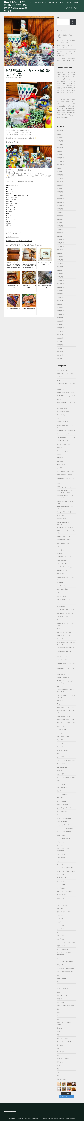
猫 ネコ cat (60, 1045)
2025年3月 (60, 188)
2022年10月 (60, 287)
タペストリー (60, 874)
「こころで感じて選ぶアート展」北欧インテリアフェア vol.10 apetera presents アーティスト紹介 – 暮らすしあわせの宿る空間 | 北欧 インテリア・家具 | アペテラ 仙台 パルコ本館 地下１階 (66, 110)
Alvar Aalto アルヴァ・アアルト (65, 373)
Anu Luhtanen (60, 377)
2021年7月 (60, 317)
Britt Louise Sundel (62, 408)
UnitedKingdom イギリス (63, 716)
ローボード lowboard (62, 988)
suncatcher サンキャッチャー (65, 674)
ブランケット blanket (62, 949)
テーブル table (61, 884)
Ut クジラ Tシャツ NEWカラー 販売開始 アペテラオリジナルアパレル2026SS (66, 53)
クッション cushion (62, 811)
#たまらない (10, 191)
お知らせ (59, 780)
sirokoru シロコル (62, 656)
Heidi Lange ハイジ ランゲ (64, 487)
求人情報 (76, 2)
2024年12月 (60, 198)
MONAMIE (60, 582)
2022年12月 (60, 280)
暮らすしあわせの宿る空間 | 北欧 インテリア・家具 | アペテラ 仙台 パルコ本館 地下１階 (15, 6)
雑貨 (58, 1072)
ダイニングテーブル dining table (66, 871)
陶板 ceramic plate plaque (64, 1069)
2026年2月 (60, 151)
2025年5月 (60, 181)
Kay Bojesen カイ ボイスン (64, 539)
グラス (59, 814)
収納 (58, 1009)
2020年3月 (60, 341)
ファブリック (60, 939)
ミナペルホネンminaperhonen (65, 971)
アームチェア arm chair (63, 736)
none (58, 592)
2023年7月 (60, 256)
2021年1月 (60, 324)
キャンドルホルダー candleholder (66, 808)
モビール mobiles (61, 978)
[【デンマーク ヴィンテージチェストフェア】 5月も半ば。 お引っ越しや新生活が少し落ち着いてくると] (73, 1089)
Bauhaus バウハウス (62, 389)
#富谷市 (8, 225)
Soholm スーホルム (62, 660)
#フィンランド (10, 209)
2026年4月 (60, 144)
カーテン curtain (61, 784)
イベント (59, 753)
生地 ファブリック (62, 1052)
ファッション (60, 935)
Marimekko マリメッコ (63, 570)
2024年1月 (60, 236)
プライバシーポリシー (72, 8)
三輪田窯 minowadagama (63, 999)
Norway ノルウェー (62, 596)
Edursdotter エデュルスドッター (66, 430)
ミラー (59, 975)
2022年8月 (60, 294)
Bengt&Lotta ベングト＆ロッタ (65, 392)
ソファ (59, 861)
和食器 (59, 1012)
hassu (58, 483)
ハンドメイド (60, 925)
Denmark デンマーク (62, 421)
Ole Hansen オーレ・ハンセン (65, 613)
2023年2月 (60, 273)
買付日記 (59, 1065)
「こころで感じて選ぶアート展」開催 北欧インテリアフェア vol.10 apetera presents (66, 102)
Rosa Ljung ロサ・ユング (64, 635)
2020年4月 (60, 338)
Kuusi (58, 546)
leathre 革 (59, 553)
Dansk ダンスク (61, 415)
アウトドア (60, 740)
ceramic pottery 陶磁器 (63, 411)
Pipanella (59, 620)
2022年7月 (60, 297)
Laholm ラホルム (61, 550)
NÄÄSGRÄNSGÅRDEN (63, 589)
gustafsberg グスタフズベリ (64, 474)
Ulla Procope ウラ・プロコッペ (65, 707)
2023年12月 (60, 239)
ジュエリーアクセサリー (63, 838)
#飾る (8, 213)
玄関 (58, 1048)
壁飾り (59, 1019)
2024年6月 (60, 219)
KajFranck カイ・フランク (64, 536)
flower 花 (59, 447)
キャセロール (60, 797)
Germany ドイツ (61, 461)
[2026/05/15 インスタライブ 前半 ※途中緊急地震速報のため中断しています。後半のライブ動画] (59, 1089)
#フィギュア (10, 215)
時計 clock (59, 1035)
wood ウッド (60, 726)
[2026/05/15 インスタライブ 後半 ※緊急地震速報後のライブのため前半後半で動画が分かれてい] (73, 1084)
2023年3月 (60, 270)
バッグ (59, 922)
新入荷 (59, 1031)
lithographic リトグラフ (63, 560)
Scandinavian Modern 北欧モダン (66, 647)
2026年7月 (60, 134)
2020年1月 (60, 348)
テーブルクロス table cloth (64, 891)
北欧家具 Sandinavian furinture (65, 1005)
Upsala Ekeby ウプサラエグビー (65, 719)
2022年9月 (60, 290)
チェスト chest (61, 881)
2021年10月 (60, 314)
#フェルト (9, 189)
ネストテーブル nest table (64, 912)
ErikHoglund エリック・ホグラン (66, 437)
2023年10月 (60, 246)
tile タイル (60, 700)
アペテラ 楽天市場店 (25, 241)
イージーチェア (61, 746)
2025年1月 (60, 195)
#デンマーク (10, 205)
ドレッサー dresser (62, 905)
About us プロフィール (40, 2)
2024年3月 (60, 229)
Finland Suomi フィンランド (64, 440)
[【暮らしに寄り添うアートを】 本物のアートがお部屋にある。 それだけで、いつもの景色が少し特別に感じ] (64, 1084)
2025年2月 (60, 192)
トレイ (59, 901)
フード (59, 932)
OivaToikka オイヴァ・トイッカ (65, 609)
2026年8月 (60, 130)
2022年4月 (60, 307)
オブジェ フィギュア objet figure (66, 777)
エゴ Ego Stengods (62, 767)
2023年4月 (60, 266)
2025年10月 (60, 164)
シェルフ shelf (61, 835)
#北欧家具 (9, 201)
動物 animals (60, 1002)
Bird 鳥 (59, 399)
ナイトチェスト (61, 908)
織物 (58, 1055)
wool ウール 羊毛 (61, 729)
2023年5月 (60, 263)
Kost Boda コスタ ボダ (63, 543)
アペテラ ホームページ (13, 233)
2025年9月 (60, 168)
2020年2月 (60, 345)
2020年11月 (60, 328)
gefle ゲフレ (60, 457)
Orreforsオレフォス (62, 616)
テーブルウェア (61, 888)
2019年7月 (60, 355)
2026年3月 (60, 147)
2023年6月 (60, 260)
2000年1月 (60, 358)
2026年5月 (60, 141)
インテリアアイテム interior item (66, 757)
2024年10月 (60, 205)
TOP (29, 2)
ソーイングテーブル (62, 857)
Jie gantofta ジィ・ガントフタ (65, 527)
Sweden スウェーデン (63, 677)
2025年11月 (60, 161)
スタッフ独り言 (61, 854)
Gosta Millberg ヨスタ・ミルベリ (66, 471)
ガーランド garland (62, 787)
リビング (59, 985)
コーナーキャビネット (63, 825)
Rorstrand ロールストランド (65, 632)
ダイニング (60, 864)
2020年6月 (60, 334)
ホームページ (53, 2)
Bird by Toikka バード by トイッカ (66, 396)
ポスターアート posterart (64, 965)
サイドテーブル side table (64, 831)
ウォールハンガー (62, 763)
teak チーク (60, 686)
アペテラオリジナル (62, 743)
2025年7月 (60, 175)
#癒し (8, 187)
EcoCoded (72, 1118)
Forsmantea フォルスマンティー (66, 451)
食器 (58, 1075)
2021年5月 (60, 321)
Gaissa (59, 454)
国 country (60, 1016)
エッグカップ (60, 770)
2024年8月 (60, 212)
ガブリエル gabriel (62, 794)
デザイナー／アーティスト (64, 898)
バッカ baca (60, 918)
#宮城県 (8, 223)
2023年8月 (60, 253)
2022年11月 (60, 283)
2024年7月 (60, 215)
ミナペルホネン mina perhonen (65, 968)
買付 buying (60, 1062)
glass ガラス (60, 468)
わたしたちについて (62, 995)
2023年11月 (60, 243)
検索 (58, 17)
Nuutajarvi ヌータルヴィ (63, 599)
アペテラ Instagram (12, 237)
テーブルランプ (61, 895)
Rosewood (60, 639)
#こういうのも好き (11, 197)
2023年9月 (60, 249)
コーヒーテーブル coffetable (65, 828)
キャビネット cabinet (62, 804)
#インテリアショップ (12, 219)
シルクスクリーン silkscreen (64, 842)
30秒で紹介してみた (62, 370)
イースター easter (62, 750)
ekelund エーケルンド (63, 434)
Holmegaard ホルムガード (64, 512)
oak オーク (60, 603)
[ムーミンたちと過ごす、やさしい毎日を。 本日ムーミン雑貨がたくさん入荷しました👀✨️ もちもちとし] (69, 1089)
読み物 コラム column (63, 1058)
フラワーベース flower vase (64, 946)
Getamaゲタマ (61, 464)
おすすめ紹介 (60, 774)
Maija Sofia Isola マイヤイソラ (65, 567)
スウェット (60, 845)
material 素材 (60, 573)
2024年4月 (60, 226)
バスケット (60, 915)
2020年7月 (60, 331)
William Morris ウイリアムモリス (66, 723)
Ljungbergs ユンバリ (62, 563)
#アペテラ (9, 221)
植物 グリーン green (62, 1038)
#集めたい (9, 193)
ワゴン (59, 992)
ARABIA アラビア (62, 380)
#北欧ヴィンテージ (11, 203)
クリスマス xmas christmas (64, 818)
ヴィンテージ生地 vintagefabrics (66, 760)
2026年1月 (60, 154)
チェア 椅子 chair (61, 878)
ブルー (59, 958)
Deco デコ (60, 418)
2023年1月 (60, 277)
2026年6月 (60, 137)
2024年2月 (60, 232)
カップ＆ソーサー (62, 791)
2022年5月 (60, 304)
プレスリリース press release (65, 961)
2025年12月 (60, 158)
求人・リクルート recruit (64, 1041)
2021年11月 (60, 311)
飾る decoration (61, 1079)
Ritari (58, 628)
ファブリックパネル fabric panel (66, 942)
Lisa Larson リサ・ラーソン (64, 556)
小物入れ (59, 1028)
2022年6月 (60, 300)
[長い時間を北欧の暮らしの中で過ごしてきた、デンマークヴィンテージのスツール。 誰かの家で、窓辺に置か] (64, 1089)
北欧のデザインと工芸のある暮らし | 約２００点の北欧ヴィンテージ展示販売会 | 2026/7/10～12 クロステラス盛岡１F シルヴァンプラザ (66, 77)
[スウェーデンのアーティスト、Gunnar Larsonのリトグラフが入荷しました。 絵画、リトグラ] (59, 1084)
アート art (59, 733)
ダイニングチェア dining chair (65, 867)
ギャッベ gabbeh (61, 801)
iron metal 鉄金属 (61, 518)
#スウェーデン (10, 207)
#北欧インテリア (11, 199)
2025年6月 (60, 178)
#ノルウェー (10, 211)
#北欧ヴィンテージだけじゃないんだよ (17, 195)
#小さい (8, 217)
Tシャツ (59, 704)
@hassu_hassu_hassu (12, 185)
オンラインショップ (65, 2)
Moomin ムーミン (62, 586)
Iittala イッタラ (61, 515)
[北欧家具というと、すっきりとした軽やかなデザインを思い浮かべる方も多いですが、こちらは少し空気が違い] (69, 1084)
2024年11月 (60, 202)
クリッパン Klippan (62, 821)
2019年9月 (60, 351)
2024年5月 (60, 222)
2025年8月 (60, 171)
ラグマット (60, 982)
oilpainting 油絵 (61, 606)
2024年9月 (60, 209)
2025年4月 (60, 185)
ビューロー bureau (62, 929)
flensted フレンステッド (63, 444)
